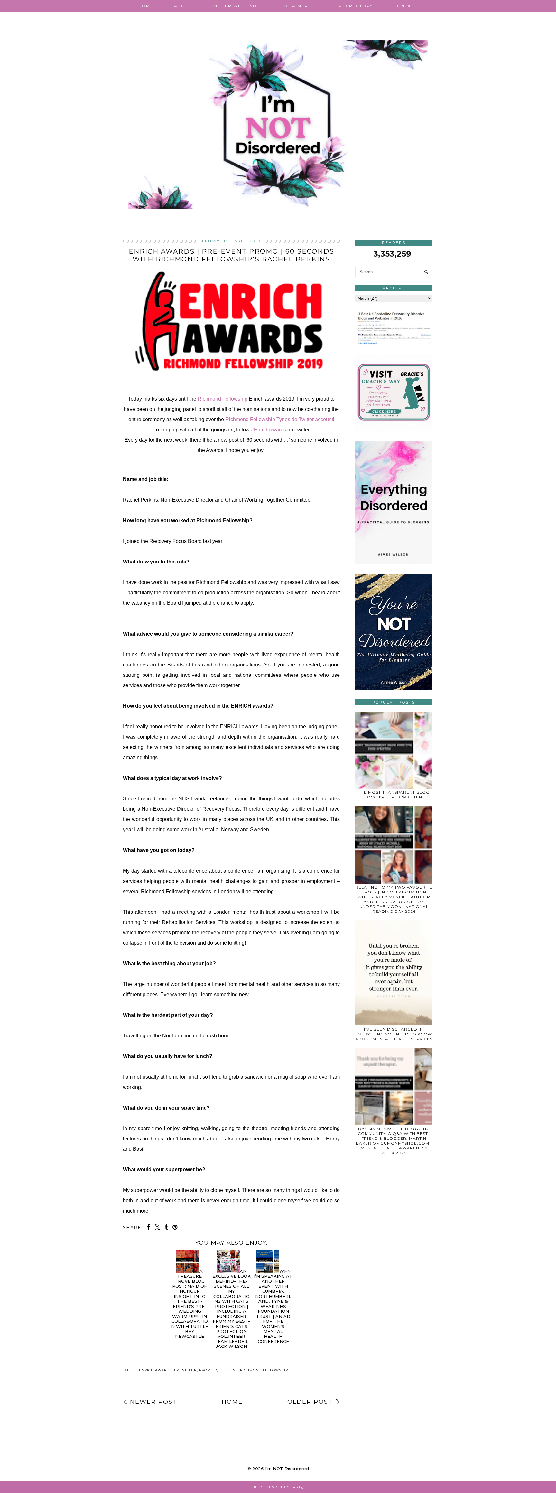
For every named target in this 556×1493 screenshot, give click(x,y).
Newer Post (153, 1401)
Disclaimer (292, 6)
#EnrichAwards (268, 429)
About (183, 6)
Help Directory (351, 6)
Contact (406, 6)
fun (193, 1370)
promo (206, 1370)
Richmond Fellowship (222, 399)
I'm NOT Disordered (287, 1468)
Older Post (310, 1401)
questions (227, 1370)
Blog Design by (278, 1487)
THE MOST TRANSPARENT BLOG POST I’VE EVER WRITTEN (394, 794)
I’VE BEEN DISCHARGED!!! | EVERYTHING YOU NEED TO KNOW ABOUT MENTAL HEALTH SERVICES (393, 1034)
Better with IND (234, 6)
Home (145, 6)
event (180, 1370)
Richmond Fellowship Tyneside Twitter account (279, 419)
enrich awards (155, 1370)
